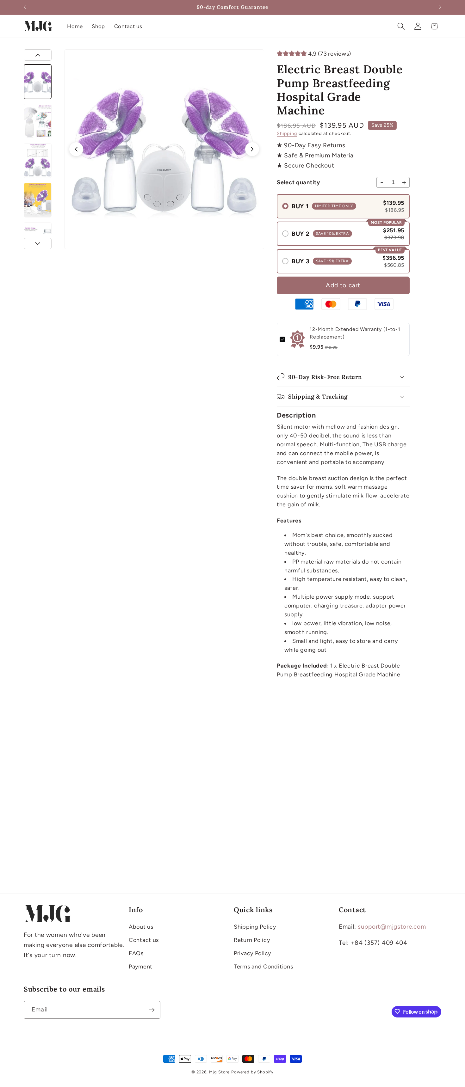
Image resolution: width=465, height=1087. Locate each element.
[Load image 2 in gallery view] (38, 121)
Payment (140, 966)
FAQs (136, 953)
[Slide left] (76, 149)
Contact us (144, 940)
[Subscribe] (151, 1010)
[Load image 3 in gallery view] (38, 160)
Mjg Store (219, 1071)
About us (141, 926)
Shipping (287, 133)
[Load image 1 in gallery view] (38, 81)
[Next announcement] (440, 7)
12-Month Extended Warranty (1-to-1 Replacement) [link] (355, 333)
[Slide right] (252, 149)
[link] (297, 339)
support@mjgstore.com (392, 926)
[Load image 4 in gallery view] (38, 200)
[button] (401, 26)
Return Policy (252, 940)
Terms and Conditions (263, 966)
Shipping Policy (255, 926)
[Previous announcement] (25, 7)
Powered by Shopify (252, 1071)
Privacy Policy (252, 953)
